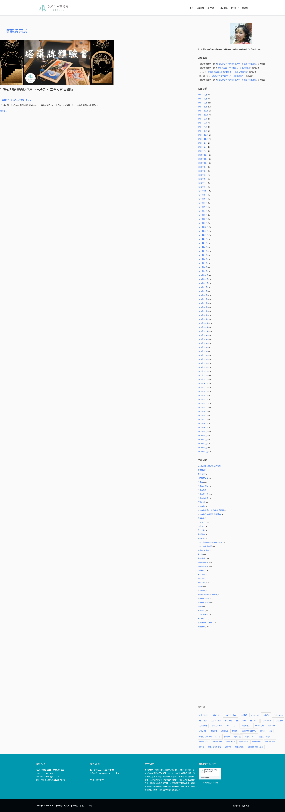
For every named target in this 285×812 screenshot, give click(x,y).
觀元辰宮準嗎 (243, 742)
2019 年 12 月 (203, 323)
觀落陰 (200, 606)
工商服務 (201, 538)
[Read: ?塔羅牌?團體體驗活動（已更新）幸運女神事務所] (57, 62)
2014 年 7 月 (202, 419)
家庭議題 (201, 534)
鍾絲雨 (228, 747)
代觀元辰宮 (216, 715)
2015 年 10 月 (203, 379)
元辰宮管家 (254, 721)
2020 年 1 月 (202, 319)
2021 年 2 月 (202, 267)
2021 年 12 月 (203, 227)
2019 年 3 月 (202, 359)
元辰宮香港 (203, 726)
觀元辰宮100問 (204, 598)
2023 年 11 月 (203, 159)
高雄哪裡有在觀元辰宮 (255, 747)
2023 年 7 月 (202, 171)
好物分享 (201, 526)
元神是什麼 (255, 715)
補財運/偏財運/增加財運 (207, 594)
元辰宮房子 (202, 490)
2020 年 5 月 (202, 303)
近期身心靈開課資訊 (206, 622)
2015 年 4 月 (202, 399)
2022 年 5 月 (202, 207)
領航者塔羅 (239, 747)
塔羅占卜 (203, 731)
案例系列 (201, 558)
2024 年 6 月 (202, 143)
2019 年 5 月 (202, 351)
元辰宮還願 (279, 721)
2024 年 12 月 (203, 135)
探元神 (262, 731)
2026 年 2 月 (202, 103)
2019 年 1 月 (202, 367)
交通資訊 (201, 470)
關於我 (245, 8)
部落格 (233, 8)
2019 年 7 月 (202, 343)
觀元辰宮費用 (256, 742)
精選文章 (201, 582)
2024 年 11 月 (203, 139)
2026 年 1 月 (202, 107)
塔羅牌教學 (202, 518)
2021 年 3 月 (202, 263)
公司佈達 (201, 502)
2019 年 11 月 (203, 327)
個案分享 (201, 474)
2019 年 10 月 (203, 331)
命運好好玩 (259, 725)
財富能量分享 (203, 614)
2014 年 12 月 (203, 403)
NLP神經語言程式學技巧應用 (209, 466)
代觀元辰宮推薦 (230, 715)
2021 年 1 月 (202, 271)
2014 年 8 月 (202, 415)
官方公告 (201, 530)
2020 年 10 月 (203, 283)
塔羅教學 (224, 731)
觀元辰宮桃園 (230, 742)
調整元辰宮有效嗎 (214, 747)
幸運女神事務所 (249, 731)
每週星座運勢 (203, 562)
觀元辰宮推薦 (217, 742)
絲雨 (270, 731)
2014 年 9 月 (202, 411)
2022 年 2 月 (202, 219)
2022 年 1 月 (202, 223)
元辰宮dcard (278, 715)
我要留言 (5, 100)
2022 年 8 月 (202, 199)
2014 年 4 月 (202, 431)
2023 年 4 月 (202, 183)
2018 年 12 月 (203, 371)
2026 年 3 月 (202, 99)
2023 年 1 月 (202, 187)
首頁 (191, 8)
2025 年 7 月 (202, 123)
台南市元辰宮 (246, 726)
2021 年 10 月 (203, 235)
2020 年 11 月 (203, 279)
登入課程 (224, 8)
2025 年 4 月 (202, 127)
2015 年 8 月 (202, 383)
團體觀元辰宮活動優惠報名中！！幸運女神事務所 (236, 64)
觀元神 (217, 737)
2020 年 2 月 (202, 315)
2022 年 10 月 (203, 191)
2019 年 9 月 (202, 335)
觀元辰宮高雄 (270, 742)
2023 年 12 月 (203, 155)
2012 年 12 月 (203, 451)
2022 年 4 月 (202, 211)
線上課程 (200, 8)
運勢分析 (201, 626)
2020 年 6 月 (202, 299)
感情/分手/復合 (204, 550)
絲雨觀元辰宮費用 (205, 737)
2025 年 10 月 (203, 115)
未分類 (200, 554)
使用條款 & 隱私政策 (241, 806)
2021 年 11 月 (203, 231)
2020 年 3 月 (202, 311)
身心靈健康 (202, 618)
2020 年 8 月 (202, 291)
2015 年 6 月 (202, 391)
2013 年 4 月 (202, 435)
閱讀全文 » (4, 111)
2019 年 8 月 (202, 339)
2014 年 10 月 (203, 407)
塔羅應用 (214, 731)
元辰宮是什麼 (203, 494)
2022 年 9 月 (202, 195)
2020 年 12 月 (203, 275)
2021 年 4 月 (202, 259)
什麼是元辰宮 (204, 715)
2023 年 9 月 (202, 167)
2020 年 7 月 (202, 295)
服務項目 (211, 8)
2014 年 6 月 (202, 423)
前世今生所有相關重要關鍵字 (209, 514)
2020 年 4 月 (202, 307)
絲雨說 (200, 586)
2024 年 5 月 (202, 147)
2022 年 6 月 (202, 203)
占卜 (236, 725)
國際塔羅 (271, 726)
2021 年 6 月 (202, 251)
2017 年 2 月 (202, 375)
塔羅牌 (234, 731)
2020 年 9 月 (202, 287)
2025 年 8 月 (202, 119)
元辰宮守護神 (203, 486)
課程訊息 (201, 610)
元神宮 (244, 715)
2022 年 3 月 (202, 215)
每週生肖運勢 (203, 566)
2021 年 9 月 (202, 239)
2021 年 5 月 (202, 255)
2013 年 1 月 (202, 447)
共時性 (228, 726)
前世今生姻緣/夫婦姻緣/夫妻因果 (211, 510)
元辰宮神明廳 (203, 498)
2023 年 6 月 (202, 175)
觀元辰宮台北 (250, 737)
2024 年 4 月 (202, 151)
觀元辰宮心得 (204, 742)
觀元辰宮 (237, 737)
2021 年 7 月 (202, 247)
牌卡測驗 (201, 574)
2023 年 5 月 (202, 179)
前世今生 (201, 506)
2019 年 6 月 (202, 347)
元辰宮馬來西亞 (216, 726)
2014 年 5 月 (202, 427)
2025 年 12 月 (203, 111)
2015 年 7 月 (202, 387)
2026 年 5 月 (202, 95)
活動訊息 (14, 100)
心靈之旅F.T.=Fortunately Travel (210, 542)
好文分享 (201, 522)
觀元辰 (227, 736)
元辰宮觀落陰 (266, 721)
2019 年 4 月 (202, 355)
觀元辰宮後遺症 (204, 602)
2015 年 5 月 (202, 395)
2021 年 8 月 (202, 243)
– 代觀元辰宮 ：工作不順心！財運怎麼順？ (233, 68)
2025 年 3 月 (202, 131)
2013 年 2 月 (202, 443)
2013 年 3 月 (202, 439)
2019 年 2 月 (202, 363)
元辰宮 (200, 482)
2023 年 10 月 (203, 163)
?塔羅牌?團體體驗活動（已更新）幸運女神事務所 (36, 90)
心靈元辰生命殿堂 (205, 546)
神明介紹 (201, 578)
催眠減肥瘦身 (203, 478)
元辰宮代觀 (203, 721)
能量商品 (201, 590)
